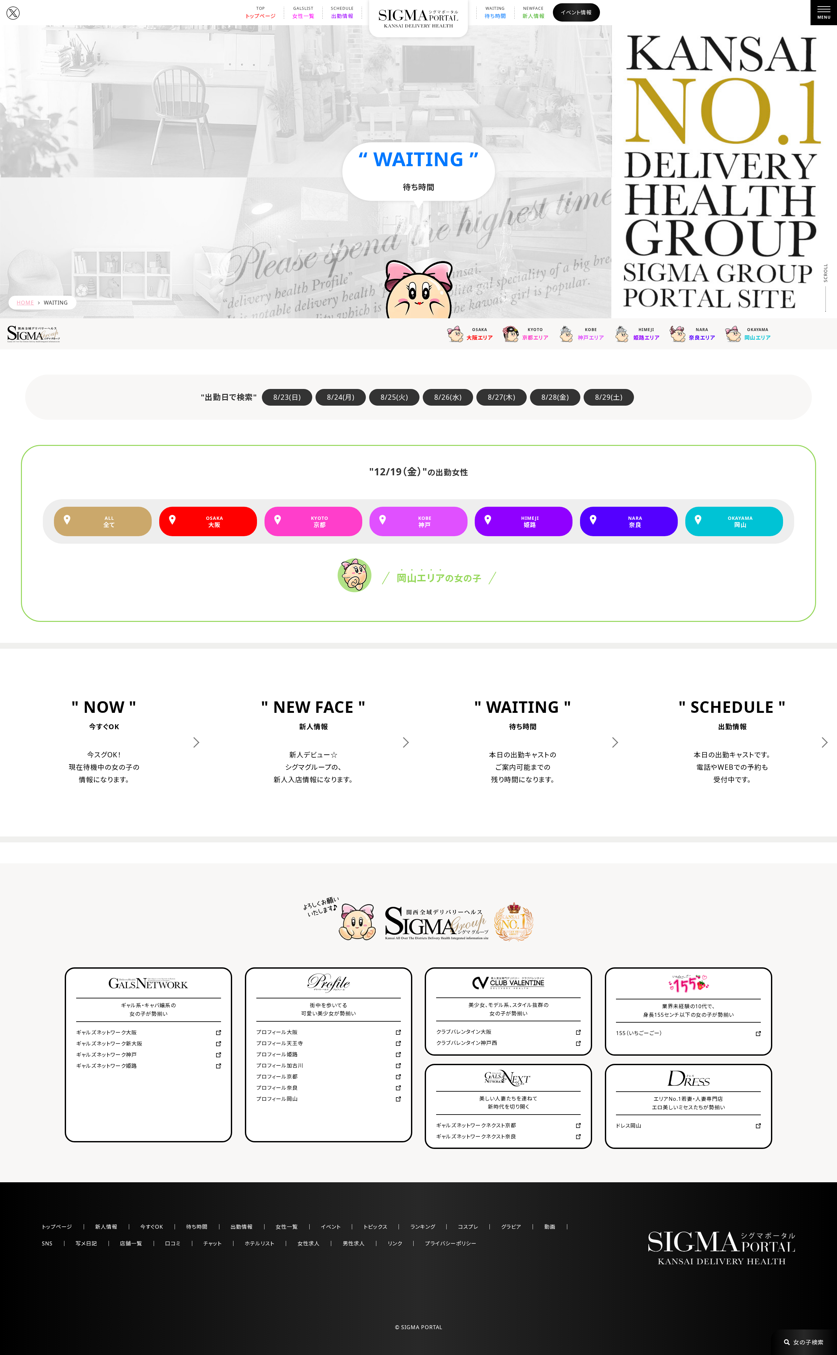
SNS (47, 1243)
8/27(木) (501, 397)
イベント (331, 1226)
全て (109, 522)
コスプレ (468, 1226)
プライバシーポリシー (451, 1243)
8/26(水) (448, 397)
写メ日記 (86, 1243)
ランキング (422, 1226)
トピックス (375, 1226)
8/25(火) (394, 397)
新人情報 (533, 13)
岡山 (740, 522)
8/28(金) (555, 397)
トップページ (261, 13)
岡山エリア (757, 334)
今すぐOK (151, 1226)
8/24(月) (340, 397)
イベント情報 (576, 12)
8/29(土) (609, 397)
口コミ (172, 1243)
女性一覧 (303, 13)
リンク (395, 1243)
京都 (319, 522)
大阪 (214, 522)
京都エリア (535, 334)
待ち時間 (495, 13)
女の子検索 (808, 1342)
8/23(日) (287, 397)
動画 (549, 1226)
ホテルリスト (259, 1243)
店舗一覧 (131, 1243)
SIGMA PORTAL (421, 1327)
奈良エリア (702, 334)
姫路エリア (646, 334)
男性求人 (354, 1243)
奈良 (635, 522)
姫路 (530, 522)
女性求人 (309, 1243)
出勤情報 (342, 13)
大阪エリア (480, 334)
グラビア (511, 1226)
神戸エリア (591, 334)
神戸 (425, 522)
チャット (212, 1243)
